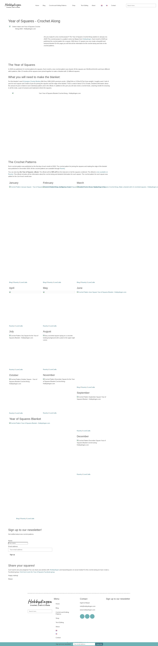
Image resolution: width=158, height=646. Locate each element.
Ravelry (62, 168)
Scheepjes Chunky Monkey (32, 81)
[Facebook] (82, 616)
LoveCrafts (23, 282)
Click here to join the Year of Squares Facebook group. (37, 572)
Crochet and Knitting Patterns (57, 5)
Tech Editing (84, 5)
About (93, 5)
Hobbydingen (87, 39)
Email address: (13, 546)
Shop (73, 5)
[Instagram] (87, 616)
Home (37, 5)
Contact (113, 5)
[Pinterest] (92, 616)
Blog (44, 5)
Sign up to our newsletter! (63, 644)
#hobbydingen (54, 570)
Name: (10, 540)
